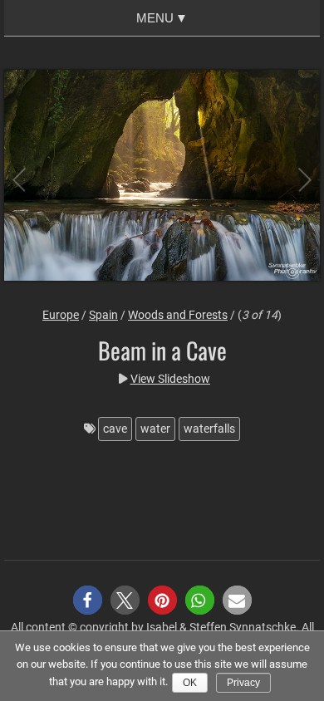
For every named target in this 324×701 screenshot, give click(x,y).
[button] (87, 600)
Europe (60, 314)
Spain (103, 314)
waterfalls (209, 428)
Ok (190, 683)
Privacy (243, 683)
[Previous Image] (33, 177)
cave (115, 428)
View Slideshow (170, 378)
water (155, 428)
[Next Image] (291, 177)
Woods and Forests (178, 314)
